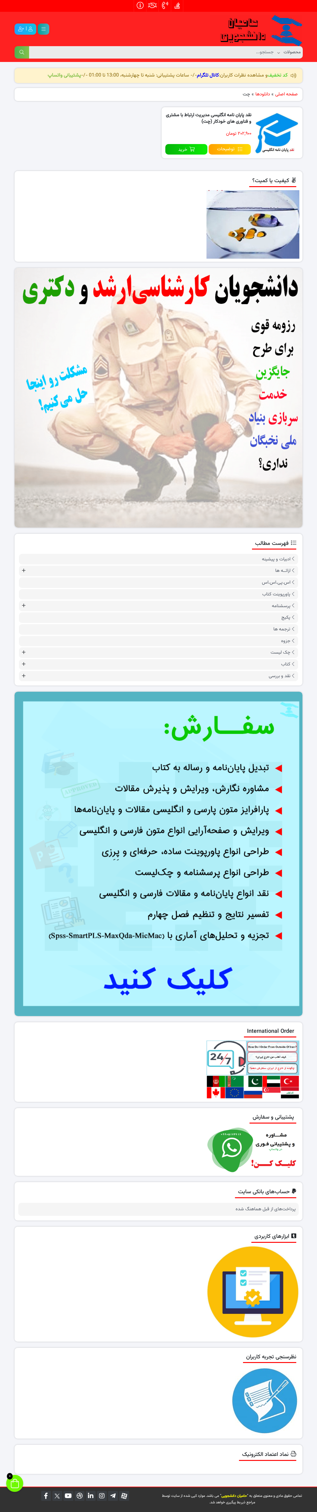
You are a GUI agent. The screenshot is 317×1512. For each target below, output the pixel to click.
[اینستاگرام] (101, 1496)
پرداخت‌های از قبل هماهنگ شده (266, 1209)
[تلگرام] (113, 1496)
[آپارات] (124, 1496)
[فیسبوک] (46, 1496)
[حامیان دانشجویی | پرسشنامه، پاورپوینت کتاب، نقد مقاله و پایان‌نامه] (256, 29)
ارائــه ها (282, 570)
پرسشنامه (281, 606)
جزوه (285, 641)
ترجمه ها (281, 629)
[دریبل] (79, 1496)
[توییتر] (57, 1496)
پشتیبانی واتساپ (64, 75)
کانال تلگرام (208, 75)
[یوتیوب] (68, 1496)
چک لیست (280, 652)
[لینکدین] (90, 1496)
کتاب (285, 664)
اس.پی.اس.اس (276, 582)
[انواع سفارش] (158, 854)
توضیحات (226, 149)
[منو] (43, 29)
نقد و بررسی (279, 676)
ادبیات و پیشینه (276, 559)
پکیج (285, 617)
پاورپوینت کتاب (276, 594)
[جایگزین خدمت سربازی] (158, 398)
